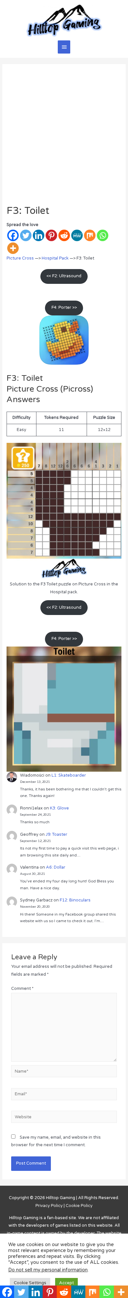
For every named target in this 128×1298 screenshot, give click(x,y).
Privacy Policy (49, 1205)
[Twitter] (26, 235)
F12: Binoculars (75, 900)
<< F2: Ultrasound (64, 276)
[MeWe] (77, 235)
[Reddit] (64, 235)
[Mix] (90, 235)
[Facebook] (13, 235)
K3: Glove (59, 808)
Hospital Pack (55, 258)
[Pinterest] (51, 235)
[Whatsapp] (102, 235)
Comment (22, 988)
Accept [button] (66, 1283)
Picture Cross (20, 258)
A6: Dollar (55, 867)
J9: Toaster (56, 834)
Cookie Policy (79, 1205)
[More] (13, 248)
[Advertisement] (64, 138)
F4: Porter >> (64, 307)
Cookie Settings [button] (30, 1283)
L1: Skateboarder (69, 775)
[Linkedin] (38, 235)
